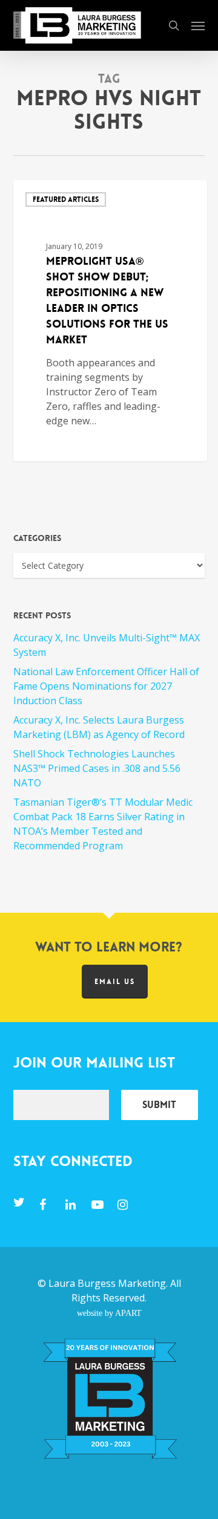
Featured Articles (66, 199)
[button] (198, 25)
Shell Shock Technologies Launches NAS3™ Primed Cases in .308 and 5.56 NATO (96, 768)
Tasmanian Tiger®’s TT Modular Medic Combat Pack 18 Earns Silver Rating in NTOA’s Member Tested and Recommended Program (103, 823)
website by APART (109, 1313)
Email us (114, 981)
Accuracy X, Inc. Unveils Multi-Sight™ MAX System (106, 645)
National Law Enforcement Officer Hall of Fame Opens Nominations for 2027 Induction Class (106, 686)
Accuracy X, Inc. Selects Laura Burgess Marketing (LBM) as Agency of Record (99, 727)
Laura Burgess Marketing (107, 1283)
